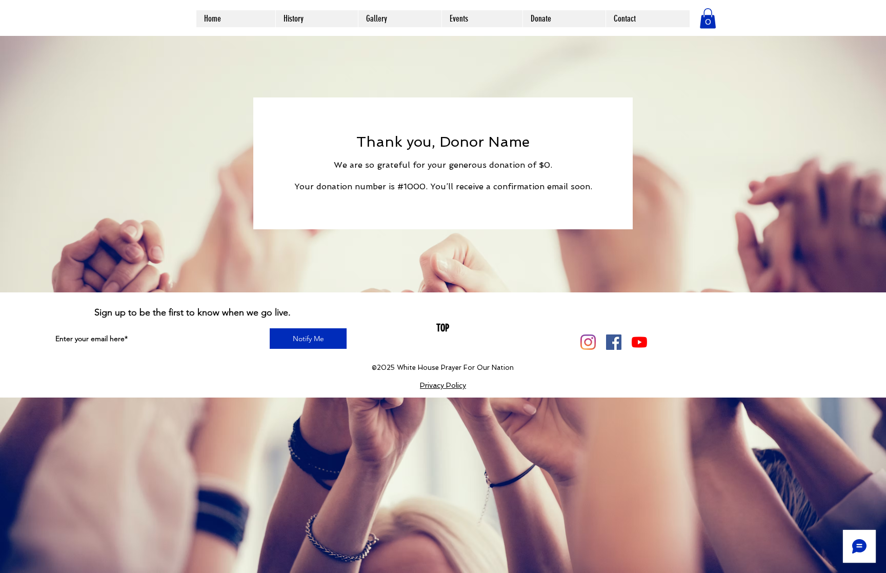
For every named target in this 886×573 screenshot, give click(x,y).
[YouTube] (639, 342)
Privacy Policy (443, 385)
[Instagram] (588, 342)
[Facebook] (613, 342)
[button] (707, 18)
